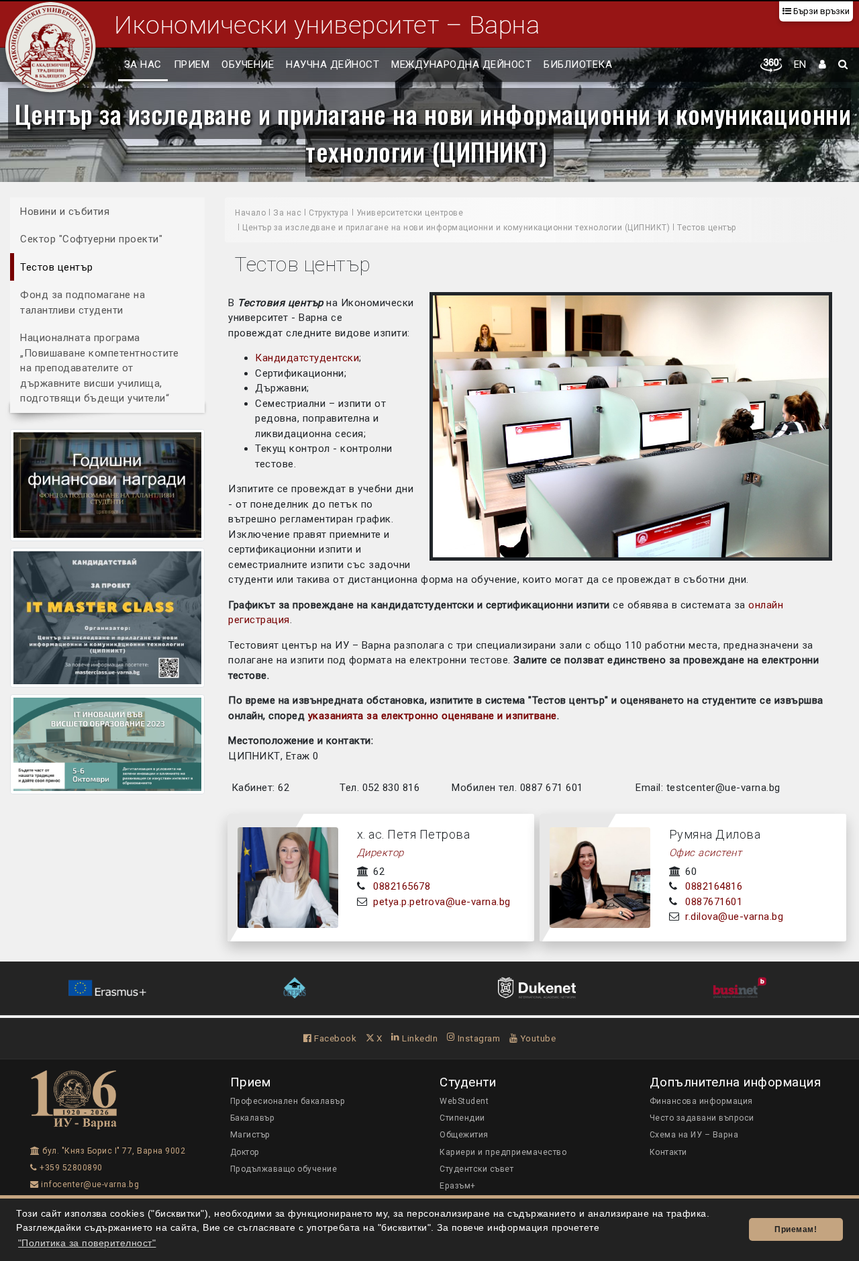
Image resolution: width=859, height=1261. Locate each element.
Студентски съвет (476, 1169)
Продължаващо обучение (284, 1169)
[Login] (823, 65)
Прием (192, 64)
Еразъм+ (458, 1185)
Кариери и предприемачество (503, 1152)
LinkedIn (419, 1038)
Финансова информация (701, 1101)
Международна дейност (461, 64)
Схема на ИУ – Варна (694, 1134)
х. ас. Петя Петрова (413, 834)
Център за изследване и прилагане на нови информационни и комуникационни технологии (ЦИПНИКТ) (433, 132)
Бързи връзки (820, 11)
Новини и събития (64, 211)
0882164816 (713, 886)
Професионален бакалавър (288, 1101)
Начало (250, 213)
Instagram (477, 1038)
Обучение (247, 64)
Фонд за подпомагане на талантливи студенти (82, 302)
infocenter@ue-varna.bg (89, 1184)
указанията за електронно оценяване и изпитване (432, 716)
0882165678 (401, 886)
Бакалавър (252, 1118)
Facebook (334, 1038)
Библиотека (578, 64)
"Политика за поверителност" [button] (87, 1243)
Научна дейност (332, 64)
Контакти (668, 1152)
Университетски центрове (410, 213)
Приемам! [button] (795, 1229)
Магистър (250, 1134)
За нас (143, 64)
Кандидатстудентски (307, 358)
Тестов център (56, 267)
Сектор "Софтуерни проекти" (91, 239)
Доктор (245, 1152)
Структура (329, 213)
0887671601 (713, 902)
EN (800, 64)
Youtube (536, 1038)
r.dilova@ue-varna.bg (734, 916)
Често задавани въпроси (702, 1118)
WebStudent (464, 1101)
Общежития (464, 1134)
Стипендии (462, 1118)
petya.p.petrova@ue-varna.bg (442, 902)
